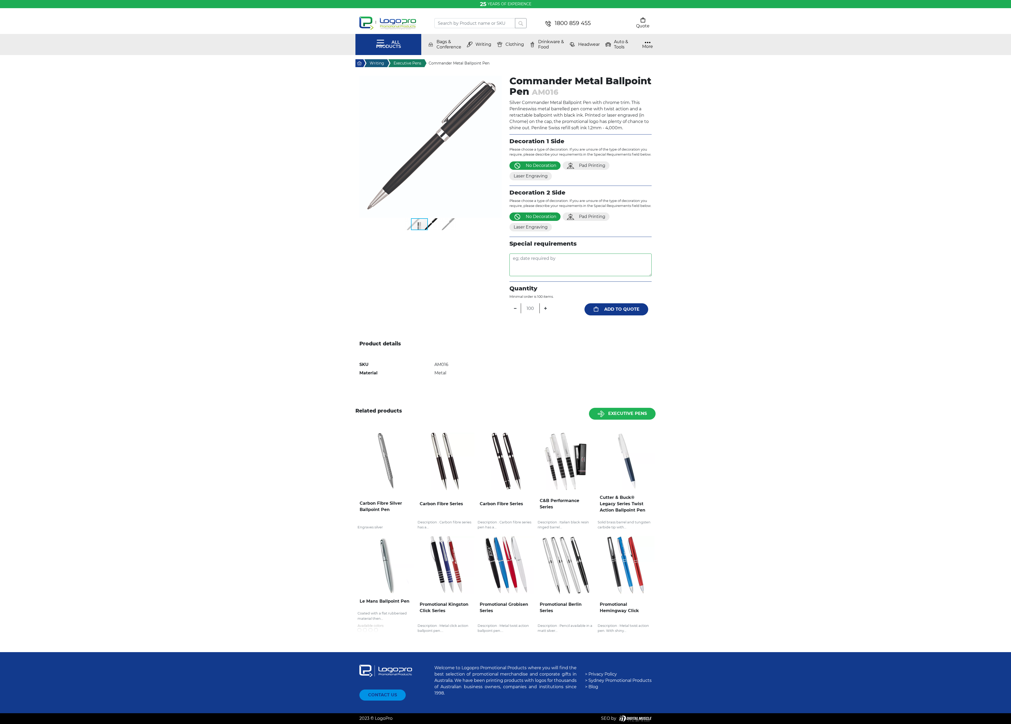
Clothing (515, 44)
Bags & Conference (449, 44)
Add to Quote (622, 309)
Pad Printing (592, 165)
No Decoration (541, 165)
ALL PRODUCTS (388, 44)
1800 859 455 (573, 23)
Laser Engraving (531, 175)
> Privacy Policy (601, 674)
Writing (483, 44)
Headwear (589, 44)
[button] (430, 147)
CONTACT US (382, 694)
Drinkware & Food (551, 44)
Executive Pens (627, 413)
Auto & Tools (621, 44)
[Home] (392, 23)
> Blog (591, 686)
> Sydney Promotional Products (618, 680)
